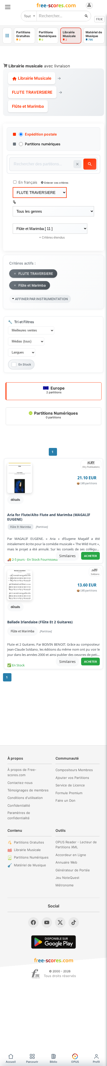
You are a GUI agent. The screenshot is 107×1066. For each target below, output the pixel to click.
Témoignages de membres (28, 790)
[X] (60, 922)
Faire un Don (65, 800)
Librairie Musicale (34, 78)
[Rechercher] (86, 16)
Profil (96, 1061)
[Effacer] (77, 164)
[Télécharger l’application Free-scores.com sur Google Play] (53, 942)
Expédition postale (41, 134)
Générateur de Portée (72, 870)
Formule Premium (68, 793)
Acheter (90, 556)
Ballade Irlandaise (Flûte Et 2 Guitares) (40, 622)
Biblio (53, 1061)
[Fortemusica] (35, 974)
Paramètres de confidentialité (18, 815)
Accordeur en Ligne (70, 855)
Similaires (67, 555)
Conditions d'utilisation (25, 798)
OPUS (75, 1061)
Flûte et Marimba (22, 631)
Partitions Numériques (55, 415)
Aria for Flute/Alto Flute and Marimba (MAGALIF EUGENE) (48, 517)
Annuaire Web (66, 862)
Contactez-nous (20, 783)
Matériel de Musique (30, 865)
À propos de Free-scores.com (21, 772)
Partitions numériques (42, 144)
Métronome (64, 885)
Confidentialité (18, 805)
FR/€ (99, 19)
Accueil (11, 1061)
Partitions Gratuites (29, 842)
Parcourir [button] (32, 1061)
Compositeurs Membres (74, 770)
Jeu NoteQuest (67, 878)
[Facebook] (33, 922)
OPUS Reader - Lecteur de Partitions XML (76, 844)
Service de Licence (70, 785)
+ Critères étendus (52, 237)
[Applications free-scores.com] (7, 36)
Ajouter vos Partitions (72, 778)
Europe (55, 390)
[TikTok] (73, 922)
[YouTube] (47, 922)
